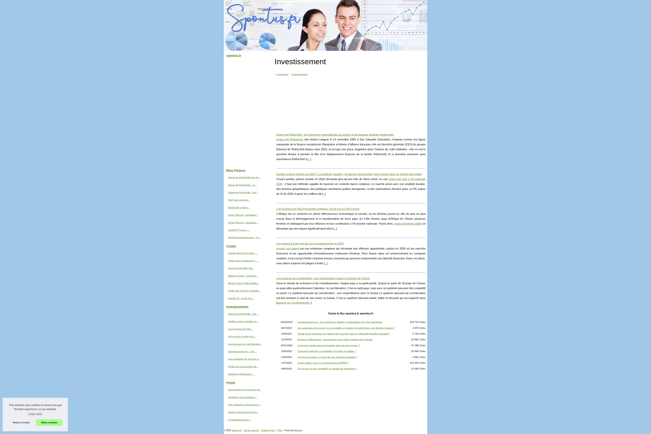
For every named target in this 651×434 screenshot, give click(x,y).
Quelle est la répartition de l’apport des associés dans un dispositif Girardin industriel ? (344, 334)
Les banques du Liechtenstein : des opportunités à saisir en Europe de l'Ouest (323, 278)
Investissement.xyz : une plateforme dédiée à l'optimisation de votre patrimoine (340, 322)
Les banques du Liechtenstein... (245, 344)
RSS (280, 430)
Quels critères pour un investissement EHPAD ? (323, 363)
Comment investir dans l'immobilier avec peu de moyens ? (329, 345)
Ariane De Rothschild (289, 139)
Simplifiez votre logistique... (242, 397)
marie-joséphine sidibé (408, 223)
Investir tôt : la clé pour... (241, 298)
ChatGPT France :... (239, 230)
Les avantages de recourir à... (244, 359)
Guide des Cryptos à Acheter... (244, 290)
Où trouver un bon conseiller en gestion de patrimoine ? (327, 368)
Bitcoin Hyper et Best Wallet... (244, 283)
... (309, 159)
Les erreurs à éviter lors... (242, 336)
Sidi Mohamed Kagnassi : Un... (244, 237)
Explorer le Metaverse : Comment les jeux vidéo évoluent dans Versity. (335, 339)
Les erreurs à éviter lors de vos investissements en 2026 (310, 243)
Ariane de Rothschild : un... (242, 185)
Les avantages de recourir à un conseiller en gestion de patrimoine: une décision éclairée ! (346, 328)
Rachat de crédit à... (239, 207)
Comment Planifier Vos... (241, 268)
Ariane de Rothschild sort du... (244, 177)
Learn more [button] (35, 413)
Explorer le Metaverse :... (241, 374)
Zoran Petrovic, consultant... (243, 215)
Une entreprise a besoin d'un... (244, 404)
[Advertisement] (351, 102)
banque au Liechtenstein (292, 302)
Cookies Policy (268, 430)
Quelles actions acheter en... (243, 321)
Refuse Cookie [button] (21, 422)
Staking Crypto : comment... (243, 275)
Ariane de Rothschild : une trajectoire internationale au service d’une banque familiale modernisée (335, 134)
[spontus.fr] (325, 25)
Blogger (298, 430)
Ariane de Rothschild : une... (243, 192)
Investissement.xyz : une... (242, 351)
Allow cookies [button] (49, 422)
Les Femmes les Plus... (240, 329)
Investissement (299, 74)
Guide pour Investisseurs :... (243, 260)
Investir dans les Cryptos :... (243, 253)
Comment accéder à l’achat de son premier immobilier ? (328, 357)
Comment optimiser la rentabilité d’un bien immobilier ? (327, 351)
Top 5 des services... (239, 200)
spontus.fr (283, 74)
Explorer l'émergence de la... (243, 412)
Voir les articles (251, 430)
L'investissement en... (239, 419)
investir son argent (287, 248)
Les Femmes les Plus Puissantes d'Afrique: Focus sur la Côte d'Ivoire (318, 209)
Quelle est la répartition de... (243, 366)
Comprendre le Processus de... (244, 389)
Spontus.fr (237, 430)
